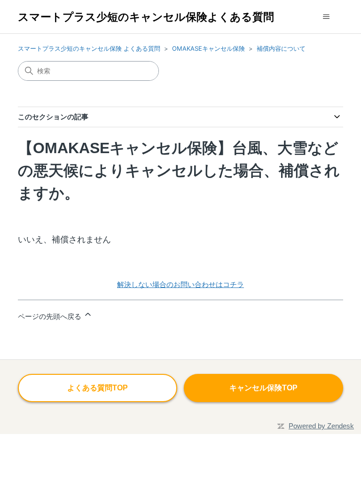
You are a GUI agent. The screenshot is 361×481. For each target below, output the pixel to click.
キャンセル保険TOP (263, 388)
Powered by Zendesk (321, 426)
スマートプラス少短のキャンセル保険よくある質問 (146, 16)
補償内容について (281, 48)
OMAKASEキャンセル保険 (208, 48)
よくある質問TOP (97, 388)
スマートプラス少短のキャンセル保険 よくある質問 (89, 48)
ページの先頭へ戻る (50, 316)
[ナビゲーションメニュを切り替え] (326, 16)
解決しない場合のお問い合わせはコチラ (180, 284)
